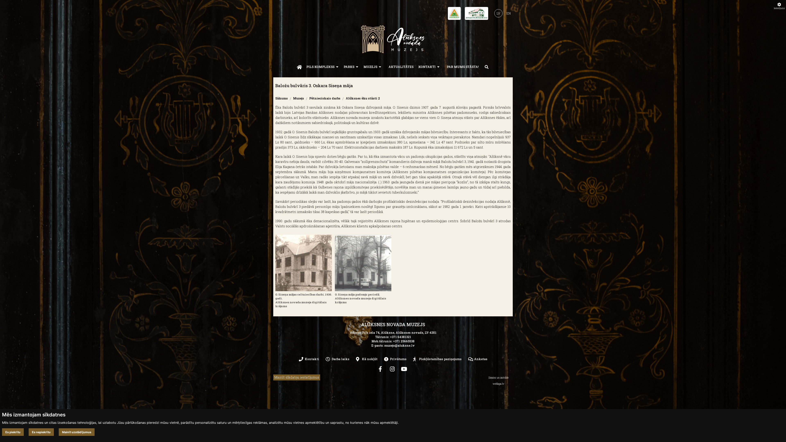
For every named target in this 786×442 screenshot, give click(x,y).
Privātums (398, 359)
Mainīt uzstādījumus (76, 432)
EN (508, 13)
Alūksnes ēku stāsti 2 (363, 98)
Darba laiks (340, 359)
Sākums (281, 98)
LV (498, 13)
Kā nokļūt (369, 359)
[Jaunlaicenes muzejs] (476, 14)
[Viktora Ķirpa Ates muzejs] (454, 14)
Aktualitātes (400, 67)
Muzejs (370, 67)
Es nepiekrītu (41, 432)
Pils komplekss (320, 67)
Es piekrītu (12, 432)
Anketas (480, 359)
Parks (349, 67)
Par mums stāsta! (463, 67)
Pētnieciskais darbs (324, 98)
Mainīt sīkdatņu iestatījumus (296, 377)
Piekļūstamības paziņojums (440, 359)
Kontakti (427, 67)
